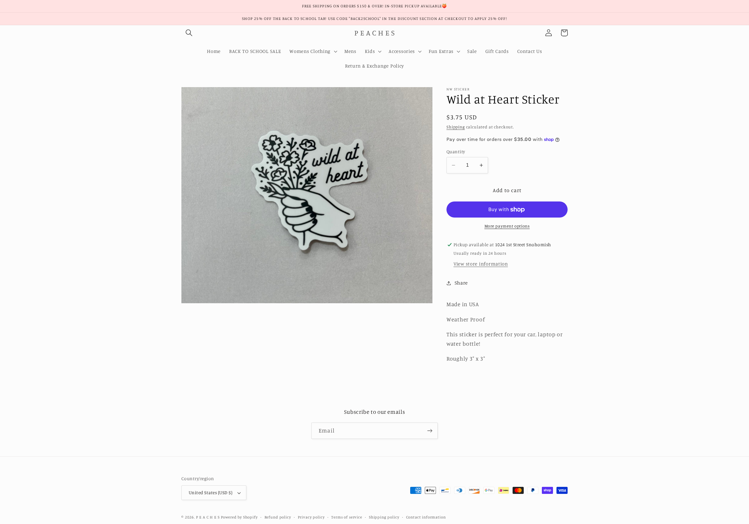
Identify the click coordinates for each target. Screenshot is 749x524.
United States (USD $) (210, 492)
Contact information (426, 517)
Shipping (455, 126)
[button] (189, 33)
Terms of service (346, 517)
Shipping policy (384, 517)
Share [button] (461, 283)
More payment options (507, 225)
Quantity (455, 151)
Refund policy (277, 517)
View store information (480, 264)
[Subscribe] (429, 431)
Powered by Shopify (239, 517)
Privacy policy (311, 517)
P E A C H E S (208, 517)
